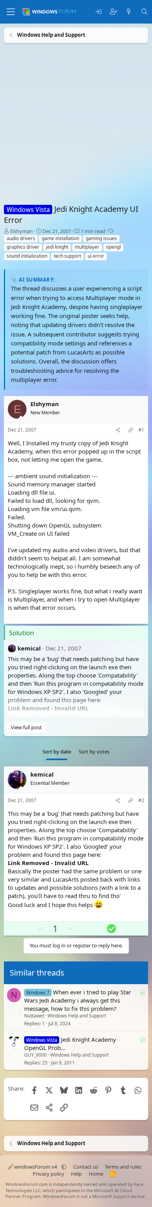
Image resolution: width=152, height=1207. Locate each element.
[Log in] (98, 12)
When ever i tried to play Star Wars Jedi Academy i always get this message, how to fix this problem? (77, 1000)
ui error (96, 256)
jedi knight (57, 247)
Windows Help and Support (77, 1015)
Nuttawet (34, 1015)
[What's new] (128, 12)
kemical (29, 648)
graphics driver (23, 247)
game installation (60, 238)
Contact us (85, 1166)
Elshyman (21, 231)
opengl (113, 247)
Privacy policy (48, 1173)
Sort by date (56, 751)
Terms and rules (123, 1166)
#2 (141, 800)
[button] (64, 1166)
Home (96, 1173)
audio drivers (21, 238)
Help (76, 1173)
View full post (26, 727)
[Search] (144, 12)
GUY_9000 (35, 1055)
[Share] (118, 430)
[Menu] (11, 11)
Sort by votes (94, 751)
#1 (141, 430)
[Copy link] (130, 430)
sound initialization (27, 256)
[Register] (113, 12)
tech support (67, 256)
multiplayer (87, 247)
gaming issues (101, 238)
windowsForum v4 (35, 1166)
